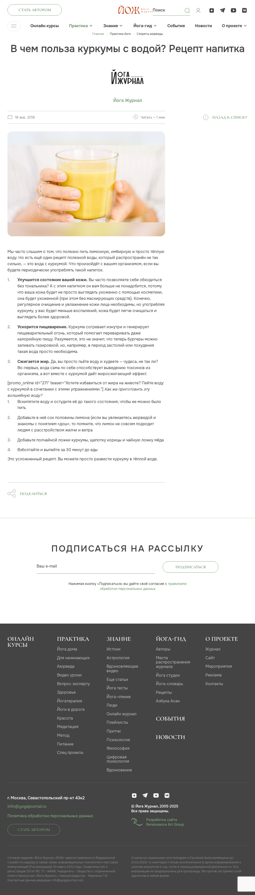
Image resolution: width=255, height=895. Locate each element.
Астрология (118, 657)
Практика (78, 26)
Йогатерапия (69, 701)
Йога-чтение (119, 696)
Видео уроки (69, 675)
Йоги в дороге (71, 709)
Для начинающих (73, 657)
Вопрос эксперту (73, 683)
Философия (118, 748)
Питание (65, 744)
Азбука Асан (168, 701)
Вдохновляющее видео (122, 668)
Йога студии (168, 675)
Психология (118, 739)
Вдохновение (119, 770)
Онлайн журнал (121, 714)
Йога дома (67, 649)
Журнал (212, 649)
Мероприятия (218, 666)
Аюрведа (65, 666)
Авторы (163, 649)
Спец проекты (70, 752)
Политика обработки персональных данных (50, 816)
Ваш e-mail (47, 566)
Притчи (114, 731)
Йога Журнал (127, 100)
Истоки (114, 649)
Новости (203, 26)
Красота (65, 718)
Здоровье (66, 692)
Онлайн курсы (44, 26)
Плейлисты (117, 722)
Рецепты (164, 692)
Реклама (213, 675)
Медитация (67, 726)
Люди (112, 705)
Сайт (210, 657)
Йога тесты (117, 688)
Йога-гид (142, 26)
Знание (110, 26)
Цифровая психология (118, 759)
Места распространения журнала (173, 662)
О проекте (232, 26)
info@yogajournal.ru (26, 806)
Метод (63, 735)
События (176, 26)
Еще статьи (117, 679)
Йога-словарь (169, 683)
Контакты (214, 683)
